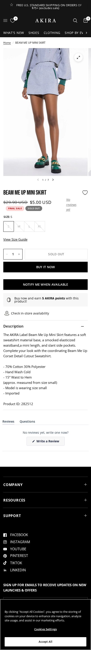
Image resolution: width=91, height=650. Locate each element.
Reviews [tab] (8, 422)
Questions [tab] (27, 422)
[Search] (75, 20)
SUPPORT (12, 515)
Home (7, 43)
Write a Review (49, 442)
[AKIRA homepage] (45, 20)
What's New (13, 33)
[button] (73, 204)
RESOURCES (14, 500)
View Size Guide (15, 239)
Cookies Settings (45, 629)
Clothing (52, 33)
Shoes (33, 33)
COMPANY (13, 484)
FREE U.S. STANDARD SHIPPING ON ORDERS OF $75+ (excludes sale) (49, 6)
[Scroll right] (86, 32)
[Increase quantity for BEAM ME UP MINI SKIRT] (19, 254)
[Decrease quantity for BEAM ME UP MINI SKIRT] (7, 254)
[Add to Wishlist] (85, 192)
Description (13, 326)
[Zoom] (78, 57)
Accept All (45, 642)
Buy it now (45, 267)
